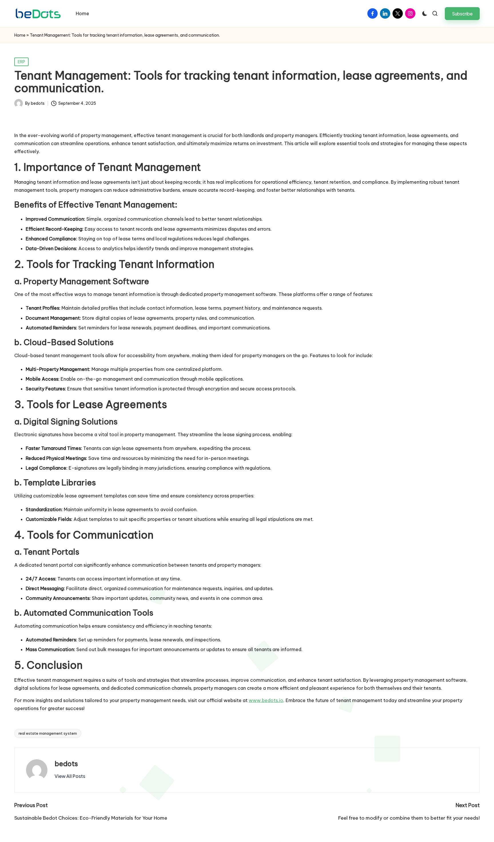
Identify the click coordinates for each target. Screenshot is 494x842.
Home (19, 35)
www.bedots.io (266, 700)
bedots (66, 763)
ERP (21, 61)
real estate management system (48, 733)
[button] (462, 13)
